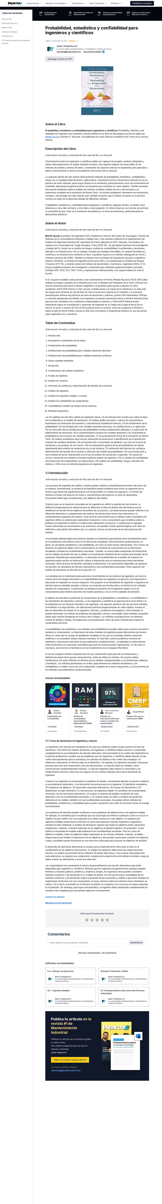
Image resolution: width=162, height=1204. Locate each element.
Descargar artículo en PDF (60, 59)
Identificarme (136, 942)
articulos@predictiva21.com (69, 52)
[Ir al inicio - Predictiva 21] (15, 3)
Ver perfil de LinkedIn (92, 52)
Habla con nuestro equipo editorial (70, 1060)
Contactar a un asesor (142, 3)
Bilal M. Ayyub (52, 137)
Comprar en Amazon (55, 897)
